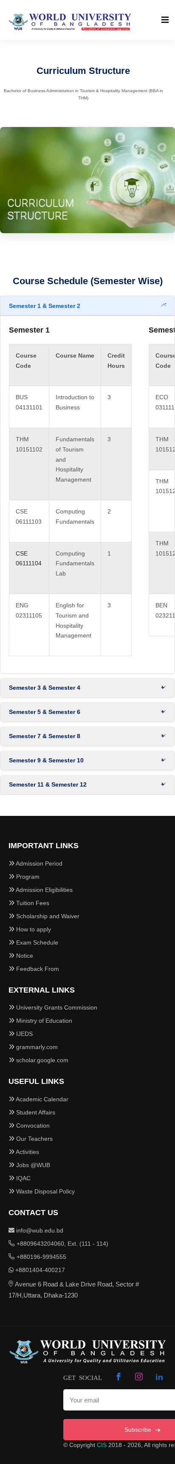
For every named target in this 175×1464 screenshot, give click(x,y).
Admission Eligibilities (43, 889)
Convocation (32, 1125)
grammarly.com (36, 1047)
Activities (26, 1151)
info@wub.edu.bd (38, 1230)
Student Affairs (34, 1112)
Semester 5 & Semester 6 (44, 711)
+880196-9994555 (40, 1256)
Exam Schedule (36, 942)
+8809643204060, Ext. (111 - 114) (61, 1243)
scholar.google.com (41, 1060)
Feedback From (36, 968)
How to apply (32, 929)
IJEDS (23, 1033)
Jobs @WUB (32, 1165)
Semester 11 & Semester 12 (48, 784)
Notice (23, 955)
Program (27, 876)
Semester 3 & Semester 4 (44, 687)
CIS (102, 1444)
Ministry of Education (43, 1020)
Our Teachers (33, 1138)
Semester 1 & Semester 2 (44, 305)
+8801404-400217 (39, 1270)
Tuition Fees (31, 903)
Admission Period (38, 863)
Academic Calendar (41, 1099)
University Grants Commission (55, 1007)
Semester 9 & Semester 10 (46, 760)
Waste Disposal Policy (44, 1191)
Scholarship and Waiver (46, 916)
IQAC (22, 1178)
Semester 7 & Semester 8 (44, 736)
